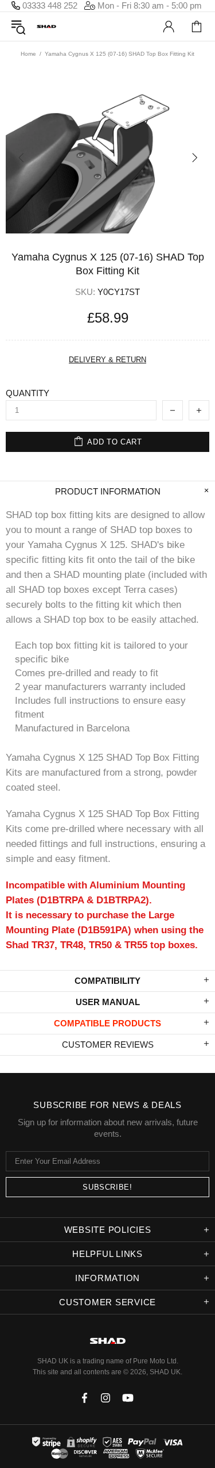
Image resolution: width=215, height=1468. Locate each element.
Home (28, 54)
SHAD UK (46, 27)
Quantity (27, 393)
